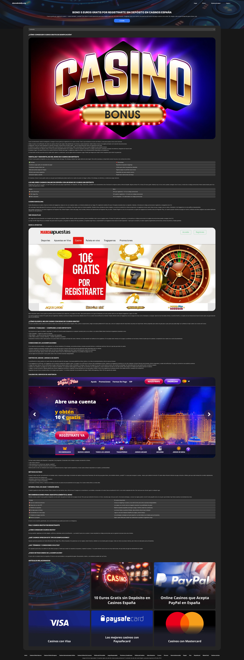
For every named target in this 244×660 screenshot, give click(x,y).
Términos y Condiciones (126, 655)
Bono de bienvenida (176, 655)
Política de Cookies (139, 655)
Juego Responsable (112, 655)
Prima (203, 3)
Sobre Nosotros (151, 655)
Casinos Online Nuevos (35, 655)
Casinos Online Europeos (50, 655)
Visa (190, 655)
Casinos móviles (215, 655)
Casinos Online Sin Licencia (85, 655)
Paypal (185, 655)
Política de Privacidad (99, 655)
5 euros (159, 655)
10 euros (166, 655)
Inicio (25, 655)
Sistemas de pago (215, 3)
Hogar (195, 3)
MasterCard (206, 655)
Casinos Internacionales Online (67, 655)
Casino (228, 3)
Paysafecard (197, 655)
